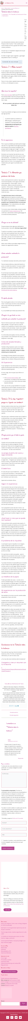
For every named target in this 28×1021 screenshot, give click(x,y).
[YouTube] (20, 1017)
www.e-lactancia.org (15, 211)
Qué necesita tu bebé (15, 980)
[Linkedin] (16, 706)
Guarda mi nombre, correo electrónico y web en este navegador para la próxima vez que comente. (13, 842)
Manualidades (16, 904)
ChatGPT (3, 671)
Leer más (7, 909)
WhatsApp (17, 669)
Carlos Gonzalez (8, 95)
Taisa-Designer (14, 1014)
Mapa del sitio (4, 965)
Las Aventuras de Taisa (9, 3)
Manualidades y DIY (6, 951)
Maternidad (10, 904)
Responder (20, 758)
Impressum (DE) (5, 961)
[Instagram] (10, 706)
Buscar (2, 1001)
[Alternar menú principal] (26, 2)
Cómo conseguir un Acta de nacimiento (10, 982)
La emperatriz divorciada (11, 983)
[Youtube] (18, 706)
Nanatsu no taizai (9, 985)
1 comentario (4, 14)
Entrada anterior (14, 712)
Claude (24, 669)
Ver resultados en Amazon (9, 971)
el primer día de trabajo (12, 377)
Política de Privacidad (17, 818)
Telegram (12, 669)
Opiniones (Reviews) (6, 953)
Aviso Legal (4, 958)
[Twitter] (14, 706)
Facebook (7, 669)
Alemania (3, 949)
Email (21, 669)
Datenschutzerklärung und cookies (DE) (10, 963)
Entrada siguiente (14, 715)
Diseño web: (25, 1012)
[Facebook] (12, 706)
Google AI (8, 671)
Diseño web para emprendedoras (9, 978)
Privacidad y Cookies (6, 959)
